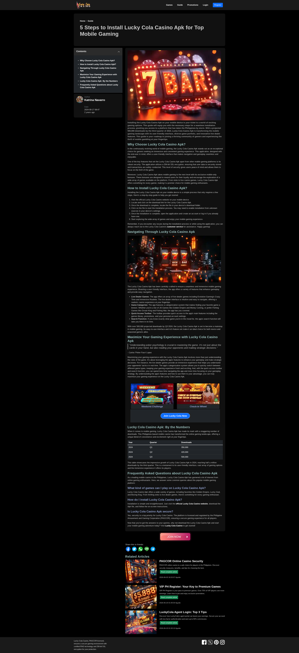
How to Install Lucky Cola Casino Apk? (98, 64)
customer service (175, 227)
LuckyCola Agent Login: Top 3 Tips (183, 612)
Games (169, 5)
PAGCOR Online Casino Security (181, 561)
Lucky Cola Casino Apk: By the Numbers (99, 81)
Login (205, 5)
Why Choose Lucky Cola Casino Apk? (97, 60)
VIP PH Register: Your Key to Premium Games (190, 586)
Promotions (192, 5)
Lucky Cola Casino (174, 526)
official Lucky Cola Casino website (192, 504)
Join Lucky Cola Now (175, 416)
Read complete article (169, 572)
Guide (180, 5)
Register (217, 5)
